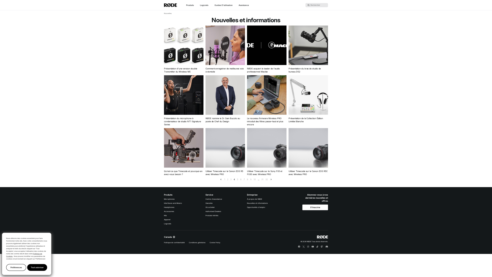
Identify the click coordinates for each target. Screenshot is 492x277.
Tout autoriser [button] (37, 267)
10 (255, 179)
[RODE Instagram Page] (308, 247)
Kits (165, 215)
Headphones (169, 207)
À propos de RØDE (254, 199)
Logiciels (204, 5)
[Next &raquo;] (271, 179)
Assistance (244, 5)
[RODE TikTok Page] (317, 247)
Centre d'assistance (214, 199)
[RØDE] (170, 5)
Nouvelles (168, 13)
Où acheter (210, 207)
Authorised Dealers (213, 211)
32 (266, 179)
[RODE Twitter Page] (304, 247)
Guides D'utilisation (223, 5)
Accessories (169, 211)
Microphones (169, 199)
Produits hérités (212, 215)
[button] (315, 207)
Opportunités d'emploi (256, 207)
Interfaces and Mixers (173, 203)
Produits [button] (190, 5)
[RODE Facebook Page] (299, 247)
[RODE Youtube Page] (313, 247)
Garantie (209, 203)
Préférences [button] (16, 267)
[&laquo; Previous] (221, 179)
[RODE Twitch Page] (322, 247)
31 (262, 179)
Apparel (167, 220)
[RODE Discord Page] (326, 247)
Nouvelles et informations (257, 203)
